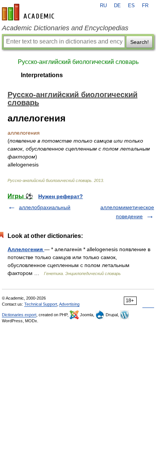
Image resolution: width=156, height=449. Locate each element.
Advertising (69, 304)
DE (117, 5)
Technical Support (40, 304)
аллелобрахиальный (44, 207)
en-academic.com (29, 12)
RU (103, 5)
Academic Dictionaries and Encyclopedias (65, 28)
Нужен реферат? (60, 196)
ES (131, 5)
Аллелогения (26, 249)
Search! (139, 42)
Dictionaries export (19, 314)
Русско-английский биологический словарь (78, 62)
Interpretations (42, 75)
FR (145, 5)
